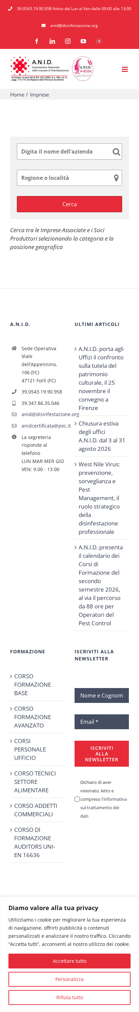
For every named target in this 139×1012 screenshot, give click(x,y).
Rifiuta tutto (69, 997)
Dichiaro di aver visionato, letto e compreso (103, 799)
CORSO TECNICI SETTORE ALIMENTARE (35, 781)
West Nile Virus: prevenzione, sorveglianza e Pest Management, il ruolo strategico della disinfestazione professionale (99, 498)
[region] (69, 954)
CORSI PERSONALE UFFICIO (30, 749)
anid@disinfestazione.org (43, 414)
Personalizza (69, 979)
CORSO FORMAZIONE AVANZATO (32, 717)
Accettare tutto (69, 961)
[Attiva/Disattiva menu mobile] (125, 69)
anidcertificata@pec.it (43, 425)
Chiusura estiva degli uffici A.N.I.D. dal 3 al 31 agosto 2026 (102, 436)
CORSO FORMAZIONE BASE (32, 684)
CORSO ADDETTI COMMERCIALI (35, 810)
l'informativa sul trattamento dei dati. (103, 807)
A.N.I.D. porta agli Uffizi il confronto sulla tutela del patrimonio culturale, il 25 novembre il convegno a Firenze (101, 378)
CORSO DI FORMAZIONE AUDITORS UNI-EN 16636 (34, 842)
